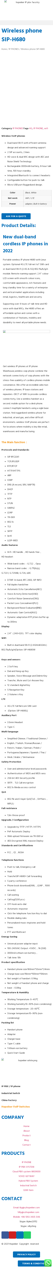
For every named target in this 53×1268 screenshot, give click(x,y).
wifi (46, 128)
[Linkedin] (20, 1235)
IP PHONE (38, 128)
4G (30, 128)
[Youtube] (12, 1235)
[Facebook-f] (5, 1235)
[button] (26, 22)
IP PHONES (14, 49)
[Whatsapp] (27, 1235)
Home (4, 49)
